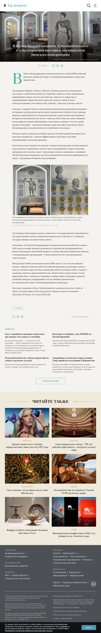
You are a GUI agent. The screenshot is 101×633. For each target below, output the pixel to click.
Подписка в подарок (16, 556)
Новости (9, 329)
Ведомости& (77, 575)
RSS (7, 575)
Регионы (87, 559)
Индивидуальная (14, 553)
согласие (63, 626)
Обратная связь (61, 585)
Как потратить (78, 556)
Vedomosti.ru (70, 553)
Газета (56, 553)
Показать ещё (50, 381)
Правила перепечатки (74, 582)
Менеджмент (60, 575)
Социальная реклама (64, 563)
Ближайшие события (16, 566)
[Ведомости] (5, 6)
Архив (56, 582)
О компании (59, 572)
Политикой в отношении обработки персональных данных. (29, 631)
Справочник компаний (17, 578)
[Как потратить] (17, 6)
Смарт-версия (19, 575)
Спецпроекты (60, 556)
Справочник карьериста (66, 559)
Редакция (74, 572)
